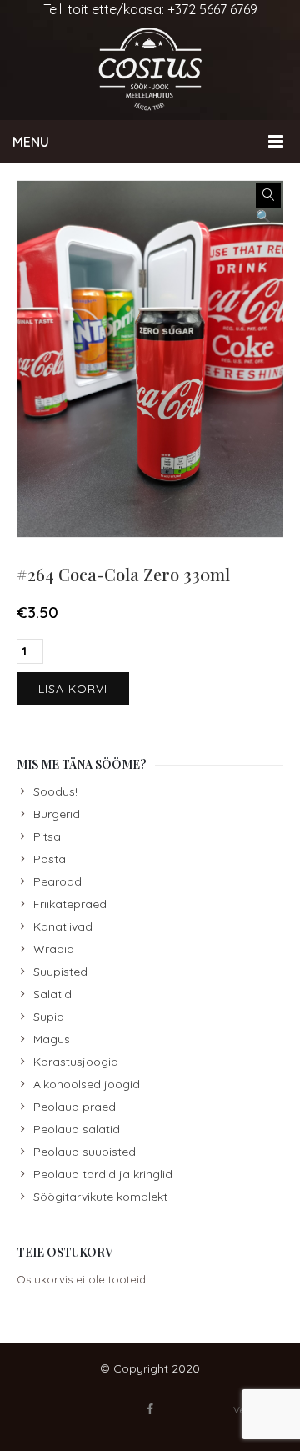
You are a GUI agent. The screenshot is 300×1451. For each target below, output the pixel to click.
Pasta (49, 858)
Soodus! (55, 791)
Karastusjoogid (75, 1061)
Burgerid (56, 813)
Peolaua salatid (76, 1129)
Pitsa (47, 836)
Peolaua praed (74, 1106)
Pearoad (57, 881)
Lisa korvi (73, 688)
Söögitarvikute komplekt (100, 1196)
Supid (48, 1016)
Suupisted (60, 971)
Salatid (52, 994)
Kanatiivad (62, 926)
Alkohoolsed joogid (86, 1084)
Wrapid (53, 948)
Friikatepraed (70, 903)
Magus (51, 1039)
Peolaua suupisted (84, 1151)
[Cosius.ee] (150, 69)
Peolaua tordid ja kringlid (102, 1174)
